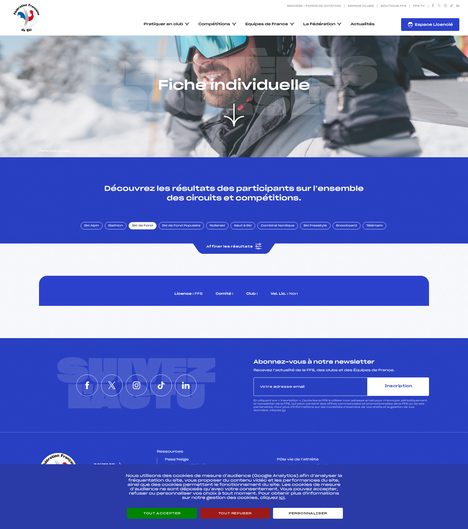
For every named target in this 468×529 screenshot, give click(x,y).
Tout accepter (162, 513)
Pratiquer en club (163, 24)
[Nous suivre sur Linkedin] (457, 6)
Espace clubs (361, 6)
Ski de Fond (142, 226)
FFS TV (419, 6)
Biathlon (115, 226)
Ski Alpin (91, 226)
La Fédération (319, 24)
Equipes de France (266, 24)
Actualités (362, 24)
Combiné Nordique (277, 226)
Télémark (374, 226)
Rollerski (217, 226)
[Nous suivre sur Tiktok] (451, 6)
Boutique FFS (393, 6)
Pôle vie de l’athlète (298, 459)
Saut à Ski (243, 226)
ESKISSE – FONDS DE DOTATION (314, 6)
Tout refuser (235, 513)
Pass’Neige (177, 459)
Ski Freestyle (315, 226)
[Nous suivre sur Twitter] (439, 6)
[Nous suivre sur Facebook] (432, 6)
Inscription (398, 386)
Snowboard (346, 226)
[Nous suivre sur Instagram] (445, 6)
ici (283, 410)
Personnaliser (308, 513)
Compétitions (214, 24)
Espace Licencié (434, 25)
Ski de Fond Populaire (181, 226)
